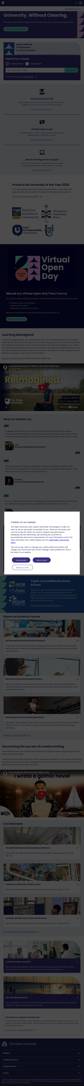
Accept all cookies (21, 560)
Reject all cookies (41, 560)
